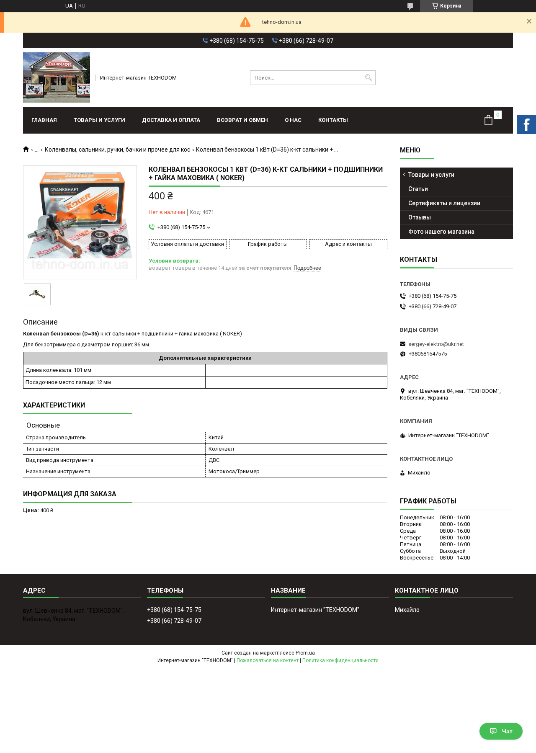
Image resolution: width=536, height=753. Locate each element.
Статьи (418, 189)
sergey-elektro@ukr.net (436, 344)
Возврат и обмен (242, 120)
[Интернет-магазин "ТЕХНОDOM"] (56, 77)
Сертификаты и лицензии (444, 203)
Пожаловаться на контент (268, 660)
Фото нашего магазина (441, 231)
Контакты (333, 120)
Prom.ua (305, 653)
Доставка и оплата (171, 120)
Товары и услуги (99, 120)
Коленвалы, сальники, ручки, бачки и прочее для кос (117, 149)
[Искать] (368, 77)
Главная (44, 120)
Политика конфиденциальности (340, 660)
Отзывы (419, 217)
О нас (293, 120)
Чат (507, 731)
